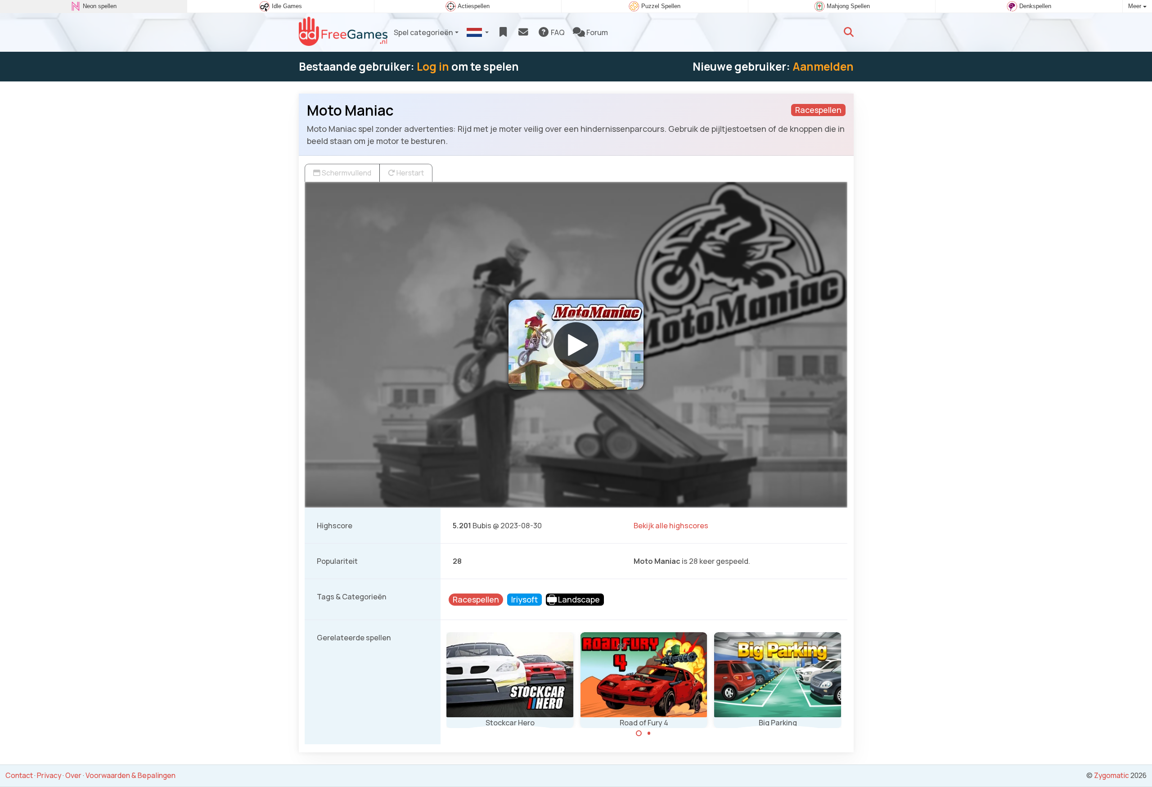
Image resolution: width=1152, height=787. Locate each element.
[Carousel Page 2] (649, 733)
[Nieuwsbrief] (523, 32)
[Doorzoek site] (849, 32)
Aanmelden (823, 66)
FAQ (557, 32)
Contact (19, 775)
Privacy (49, 775)
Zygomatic (1111, 775)
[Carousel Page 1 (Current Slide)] (639, 733)
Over (73, 775)
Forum (596, 32)
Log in (433, 66)
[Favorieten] (503, 32)
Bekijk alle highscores (671, 526)
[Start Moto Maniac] (576, 344)
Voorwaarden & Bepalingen (131, 775)
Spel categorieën (423, 32)
